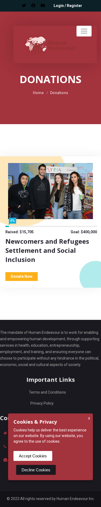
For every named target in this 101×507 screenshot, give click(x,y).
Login (59, 5)
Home (38, 93)
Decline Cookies (36, 470)
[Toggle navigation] (84, 31)
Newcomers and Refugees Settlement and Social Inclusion (47, 250)
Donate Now (21, 276)
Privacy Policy (42, 403)
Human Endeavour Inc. (76, 499)
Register (74, 5)
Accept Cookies (33, 456)
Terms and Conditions (47, 392)
